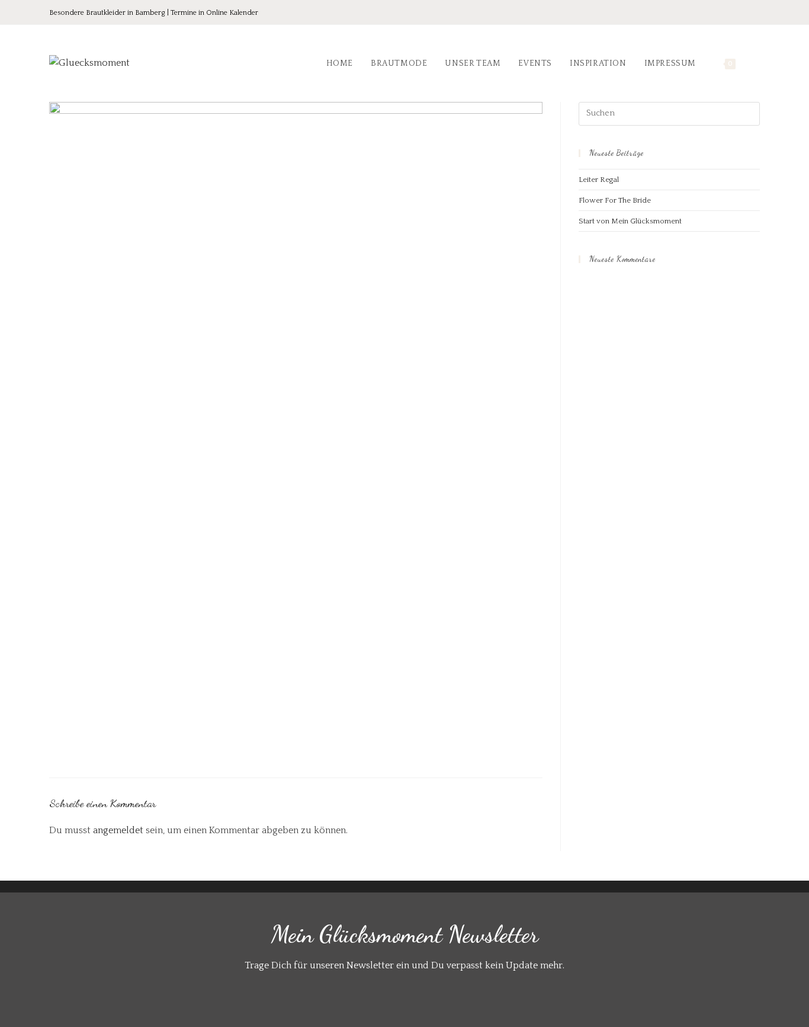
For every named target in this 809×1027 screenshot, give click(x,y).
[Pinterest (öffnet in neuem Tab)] (722, 13)
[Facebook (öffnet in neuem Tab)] (705, 13)
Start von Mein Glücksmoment (630, 221)
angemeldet (118, 830)
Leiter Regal (599, 179)
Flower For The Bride (615, 200)
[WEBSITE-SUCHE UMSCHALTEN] (756, 63)
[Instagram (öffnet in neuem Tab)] (738, 13)
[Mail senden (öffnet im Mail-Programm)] (753, 13)
